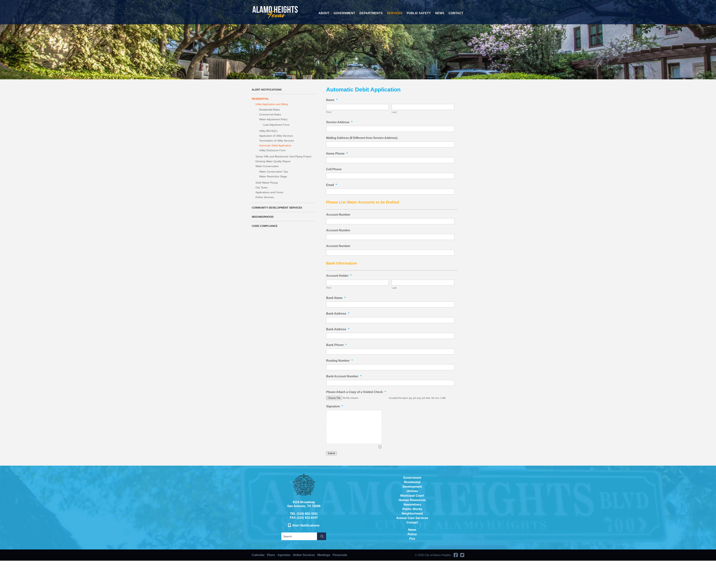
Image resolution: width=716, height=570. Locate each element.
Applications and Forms (269, 192)
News (439, 13)
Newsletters (412, 504)
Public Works (412, 509)
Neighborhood (263, 216)
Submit (331, 453)
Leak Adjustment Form (276, 124)
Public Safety (419, 13)
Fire (412, 539)
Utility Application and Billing (271, 104)
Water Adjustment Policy (273, 119)
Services (394, 13)
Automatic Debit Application (275, 145)
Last (394, 112)
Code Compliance (264, 225)
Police (412, 534)
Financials (340, 555)
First (328, 112)
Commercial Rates (270, 114)
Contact (456, 13)
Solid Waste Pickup (266, 182)
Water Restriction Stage (273, 176)
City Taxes (261, 187)
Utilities (412, 491)
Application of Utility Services (276, 135)
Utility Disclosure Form (272, 150)
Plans (271, 555)
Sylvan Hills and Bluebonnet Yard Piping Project (283, 156)
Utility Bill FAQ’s (268, 130)
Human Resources (412, 500)
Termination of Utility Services (276, 140)
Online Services (264, 197)
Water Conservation (267, 166)
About (323, 13)
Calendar (258, 555)
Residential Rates (269, 109)
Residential (260, 98)
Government (344, 13)
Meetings (323, 555)
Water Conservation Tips (273, 171)
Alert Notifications (267, 89)
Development (412, 486)
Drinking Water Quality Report (273, 161)
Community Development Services (277, 207)
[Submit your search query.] (321, 536)
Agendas (283, 555)
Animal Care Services (412, 518)
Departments (371, 13)
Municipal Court (412, 495)
